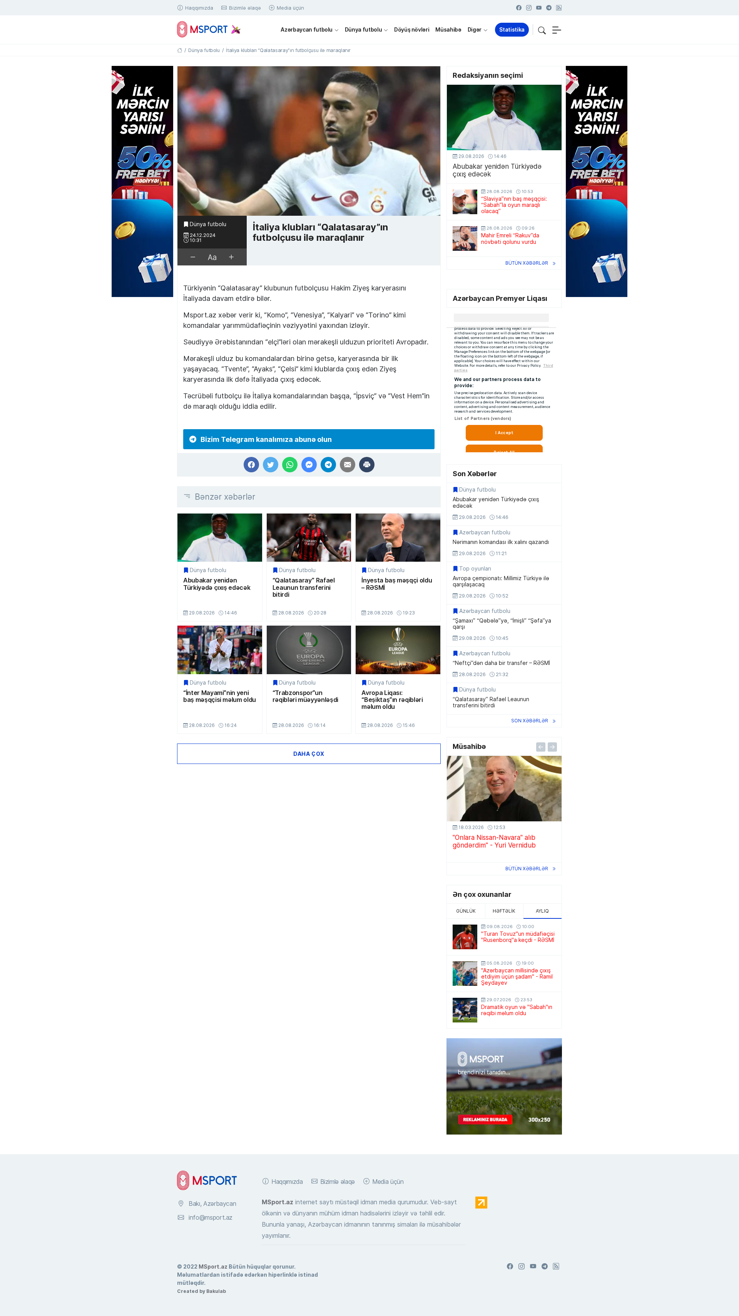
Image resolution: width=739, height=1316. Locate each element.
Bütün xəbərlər (526, 263)
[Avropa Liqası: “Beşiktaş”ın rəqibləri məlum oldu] (398, 650)
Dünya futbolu (363, 29)
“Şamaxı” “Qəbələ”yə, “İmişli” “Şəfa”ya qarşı (502, 624)
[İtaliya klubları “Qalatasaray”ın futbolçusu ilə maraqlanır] (308, 141)
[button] (542, 29)
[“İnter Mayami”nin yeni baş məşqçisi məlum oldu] (219, 650)
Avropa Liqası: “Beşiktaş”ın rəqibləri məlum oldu (392, 699)
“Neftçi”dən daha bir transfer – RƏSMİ (501, 663)
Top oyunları (475, 568)
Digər (475, 29)
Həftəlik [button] (504, 911)
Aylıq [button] (542, 911)
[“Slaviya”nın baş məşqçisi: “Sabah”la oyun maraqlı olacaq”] (465, 202)
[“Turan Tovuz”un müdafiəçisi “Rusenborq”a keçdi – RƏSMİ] (465, 937)
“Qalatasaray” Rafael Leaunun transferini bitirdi (304, 587)
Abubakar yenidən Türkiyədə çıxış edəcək (216, 584)
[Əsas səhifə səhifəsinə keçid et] (179, 50)
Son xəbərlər (529, 720)
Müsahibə (448, 29)
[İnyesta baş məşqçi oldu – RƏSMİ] (398, 538)
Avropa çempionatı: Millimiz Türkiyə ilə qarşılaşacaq (501, 581)
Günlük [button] (466, 911)
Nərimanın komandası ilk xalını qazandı (501, 542)
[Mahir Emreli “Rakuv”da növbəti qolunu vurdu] (465, 238)
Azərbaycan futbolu (307, 29)
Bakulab (216, 1290)
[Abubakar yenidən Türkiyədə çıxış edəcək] (219, 538)
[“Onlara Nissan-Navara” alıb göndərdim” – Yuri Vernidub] (504, 788)
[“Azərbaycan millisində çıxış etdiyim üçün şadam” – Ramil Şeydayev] (465, 973)
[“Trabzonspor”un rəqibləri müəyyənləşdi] (309, 650)
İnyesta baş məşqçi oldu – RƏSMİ (396, 584)
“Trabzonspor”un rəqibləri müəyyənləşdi (305, 696)
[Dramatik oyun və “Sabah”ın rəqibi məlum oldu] (465, 1010)
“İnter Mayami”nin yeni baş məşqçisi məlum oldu (219, 696)
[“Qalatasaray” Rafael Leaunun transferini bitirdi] (309, 538)
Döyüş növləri (411, 29)
